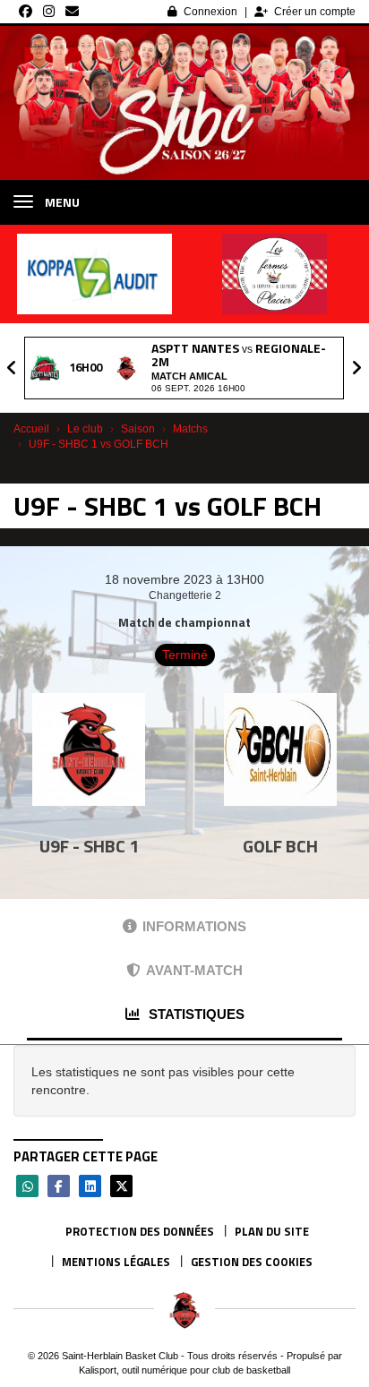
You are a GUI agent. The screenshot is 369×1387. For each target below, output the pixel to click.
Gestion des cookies (252, 1262)
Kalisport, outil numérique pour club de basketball (184, 1370)
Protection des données (139, 1231)
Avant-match (194, 970)
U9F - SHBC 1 (89, 846)
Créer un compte (315, 11)
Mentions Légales (116, 1262)
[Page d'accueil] (184, 1310)
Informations (194, 926)
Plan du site (272, 1231)
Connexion (210, 11)
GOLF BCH (280, 846)
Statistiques (195, 1014)
